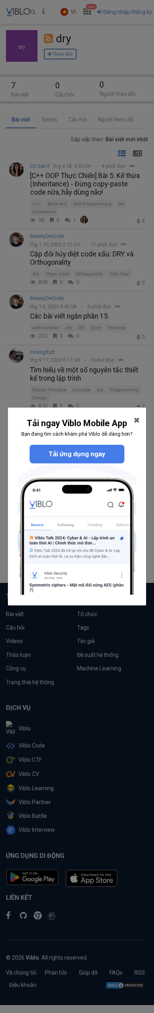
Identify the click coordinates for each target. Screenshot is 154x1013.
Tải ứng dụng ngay (77, 454)
